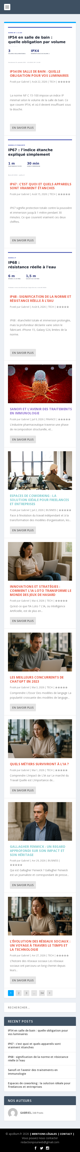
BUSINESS (51, 510)
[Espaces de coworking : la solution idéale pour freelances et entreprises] (40, 470)
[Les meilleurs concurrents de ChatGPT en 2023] (40, 652)
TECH (52, 81)
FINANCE (51, 419)
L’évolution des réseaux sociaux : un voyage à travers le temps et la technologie (40, 945)
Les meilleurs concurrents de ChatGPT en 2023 (37, 679)
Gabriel (25, 81)
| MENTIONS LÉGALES (43, 1134)
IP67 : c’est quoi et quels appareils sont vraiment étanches (40, 186)
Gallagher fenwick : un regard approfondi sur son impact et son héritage (37, 850)
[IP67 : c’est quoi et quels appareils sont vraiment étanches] (40, 158)
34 (41, 993)
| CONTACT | (66, 1134)
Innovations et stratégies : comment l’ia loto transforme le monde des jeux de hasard (40, 590)
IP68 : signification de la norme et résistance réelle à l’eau (40, 298)
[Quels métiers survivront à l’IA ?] (40, 738)
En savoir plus (23, 127)
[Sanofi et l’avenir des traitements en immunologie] (40, 384)
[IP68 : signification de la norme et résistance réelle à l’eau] (40, 271)
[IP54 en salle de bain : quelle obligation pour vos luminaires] (40, 46)
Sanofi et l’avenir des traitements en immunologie (41, 411)
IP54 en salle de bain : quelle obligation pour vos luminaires (39, 73)
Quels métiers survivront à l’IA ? (39, 764)
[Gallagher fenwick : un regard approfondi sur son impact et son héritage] (40, 821)
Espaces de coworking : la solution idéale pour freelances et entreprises (39, 500)
